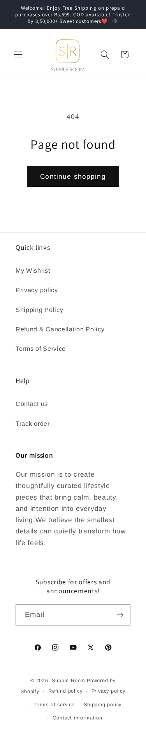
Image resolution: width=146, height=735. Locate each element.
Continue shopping (73, 176)
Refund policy (65, 691)
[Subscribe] (120, 614)
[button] (18, 54)
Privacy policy (37, 289)
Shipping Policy (39, 309)
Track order (33, 423)
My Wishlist (33, 270)
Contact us (32, 403)
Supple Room (68, 680)
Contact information (77, 718)
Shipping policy (102, 704)
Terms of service (54, 704)
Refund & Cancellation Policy (60, 329)
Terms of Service (41, 348)
